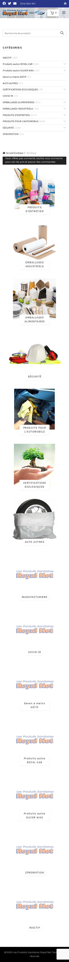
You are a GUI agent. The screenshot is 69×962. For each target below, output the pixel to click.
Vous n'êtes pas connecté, (34, 160)
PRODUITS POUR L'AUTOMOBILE (24, 121)
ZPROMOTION (13, 134)
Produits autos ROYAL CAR (21, 64)
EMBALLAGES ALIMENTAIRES (21, 102)
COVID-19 (10, 95)
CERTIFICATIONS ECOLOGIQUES (23, 89)
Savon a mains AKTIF (17, 76)
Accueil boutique (14, 153)
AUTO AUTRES (13, 83)
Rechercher (62, 32)
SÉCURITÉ (12, 127)
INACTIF (10, 57)
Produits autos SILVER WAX (21, 70)
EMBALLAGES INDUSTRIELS (21, 108)
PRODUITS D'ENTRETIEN (20, 115)
